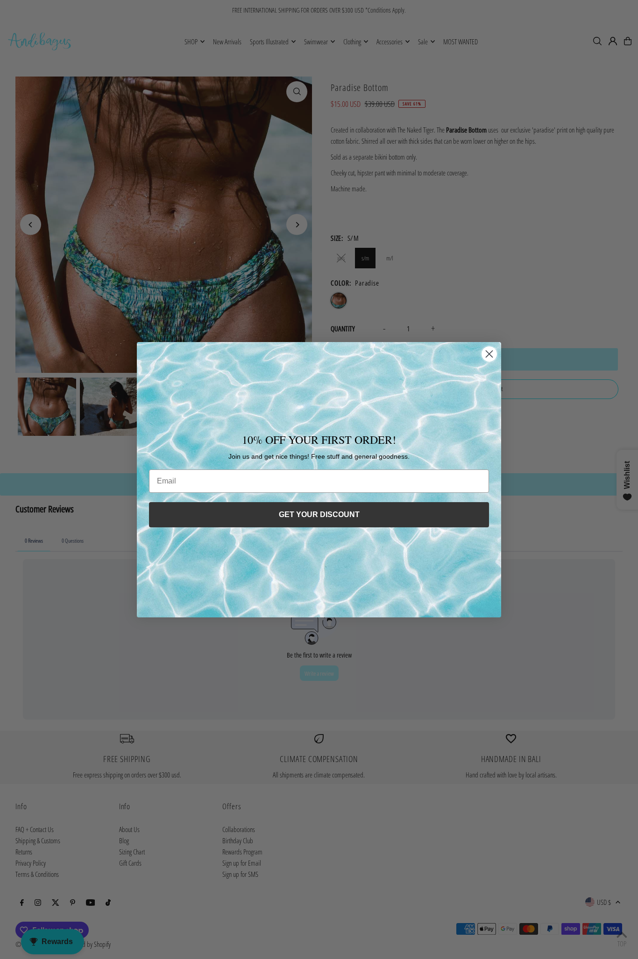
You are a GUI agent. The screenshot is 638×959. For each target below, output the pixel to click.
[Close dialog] (489, 354)
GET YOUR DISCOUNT (319, 514)
